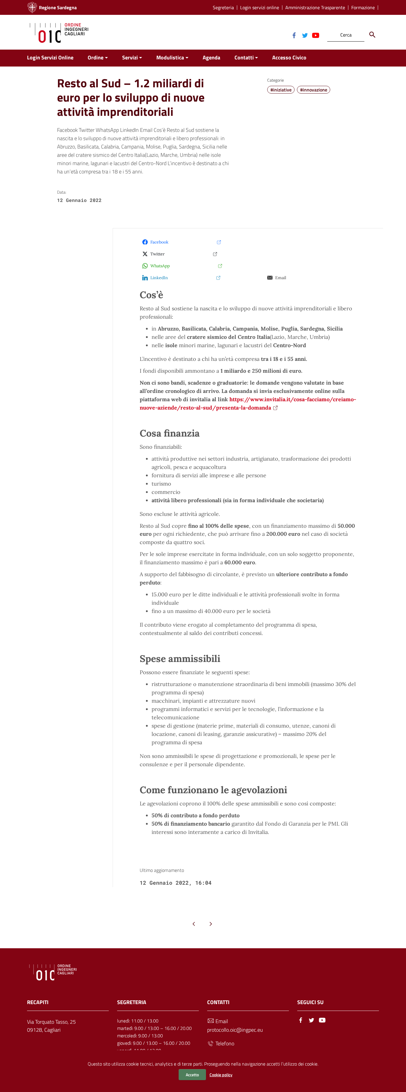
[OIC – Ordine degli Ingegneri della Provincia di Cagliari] (59, 32)
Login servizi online (259, 7)
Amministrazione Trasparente (315, 7)
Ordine (95, 57)
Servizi (130, 57)
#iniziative (281, 89)
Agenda (211, 57)
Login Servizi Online (50, 57)
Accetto (192, 1075)
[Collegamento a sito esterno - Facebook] (294, 34)
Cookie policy (221, 1075)
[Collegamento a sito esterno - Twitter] (304, 34)
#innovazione (313, 89)
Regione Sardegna (58, 7)
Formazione (363, 7)
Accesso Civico (289, 57)
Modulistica (170, 57)
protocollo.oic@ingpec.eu (235, 1030)
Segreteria (223, 7)
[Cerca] (372, 34)
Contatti (244, 57)
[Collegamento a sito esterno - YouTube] (315, 34)
